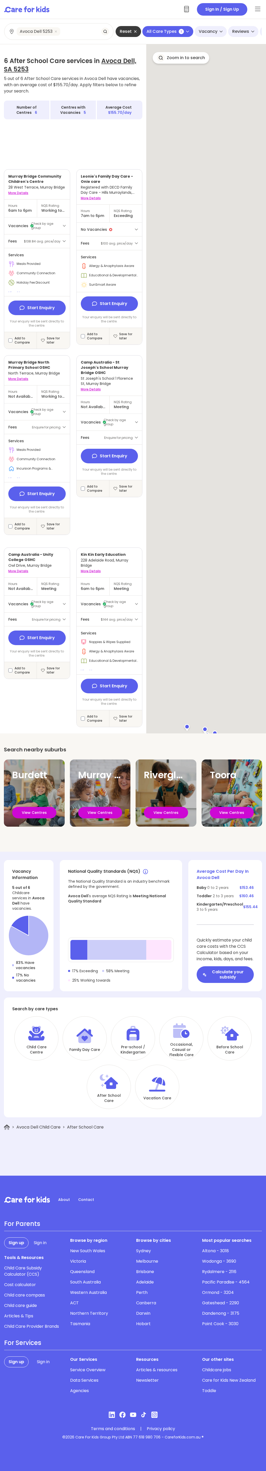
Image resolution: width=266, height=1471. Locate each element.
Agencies (79, 1391)
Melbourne (147, 1261)
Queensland (82, 1272)
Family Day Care (84, 1049)
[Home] (7, 1127)
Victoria (78, 1261)
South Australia (85, 1282)
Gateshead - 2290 (220, 1303)
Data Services (84, 1380)
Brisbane (145, 1272)
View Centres (34, 812)
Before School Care (229, 1049)
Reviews (240, 31)
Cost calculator (20, 1285)
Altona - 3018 (215, 1251)
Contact (86, 1199)
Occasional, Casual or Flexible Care (181, 1049)
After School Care (109, 1098)
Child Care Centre (36, 1049)
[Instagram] (154, 1415)
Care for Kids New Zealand (229, 1380)
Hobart (143, 1324)
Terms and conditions (113, 1428)
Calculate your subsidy (228, 974)
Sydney (143, 1251)
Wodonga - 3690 (219, 1261)
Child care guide (20, 1305)
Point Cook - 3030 (220, 1324)
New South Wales (87, 1251)
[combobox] (59, 31)
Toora (223, 775)
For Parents (22, 1224)
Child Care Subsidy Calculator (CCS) (23, 1271)
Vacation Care (157, 1098)
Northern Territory (89, 1313)
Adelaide (145, 1282)
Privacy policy (161, 1428)
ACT (74, 1303)
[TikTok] (144, 1415)
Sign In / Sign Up (222, 9)
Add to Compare (22, 340)
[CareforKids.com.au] (27, 1199)
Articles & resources (156, 1370)
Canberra (146, 1303)
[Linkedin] (112, 1415)
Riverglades (172, 775)
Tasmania (80, 1324)
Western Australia (88, 1292)
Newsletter (147, 1380)
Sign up (16, 1243)
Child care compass (24, 1295)
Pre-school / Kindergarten (133, 1049)
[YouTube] (133, 1415)
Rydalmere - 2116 (219, 1272)
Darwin (143, 1313)
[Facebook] (122, 1415)
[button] (214, 733)
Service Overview (87, 1370)
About (64, 1199)
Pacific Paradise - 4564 (226, 1282)
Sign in (40, 1243)
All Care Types (164, 31)
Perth (142, 1292)
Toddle (209, 1391)
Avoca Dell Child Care (38, 1127)
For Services (22, 1343)
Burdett (29, 775)
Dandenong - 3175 (220, 1313)
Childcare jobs (216, 1370)
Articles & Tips (18, 1316)
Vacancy (208, 31)
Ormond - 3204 (218, 1292)
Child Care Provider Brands (31, 1326)
